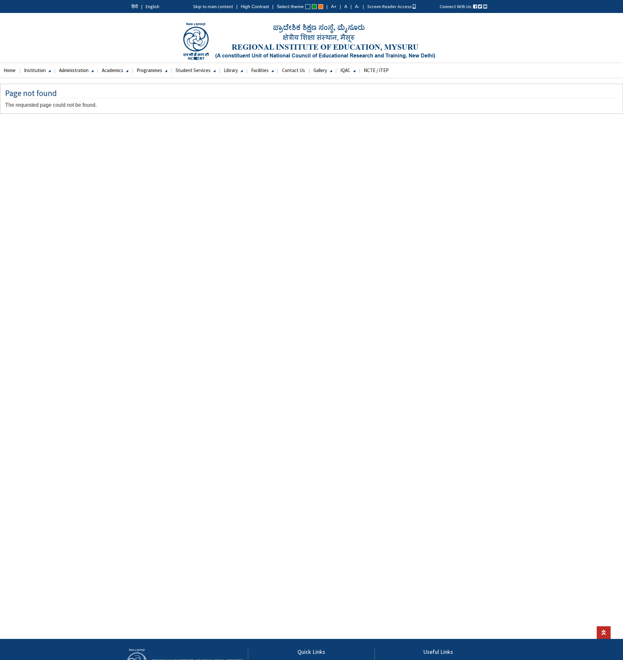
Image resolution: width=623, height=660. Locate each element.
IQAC (345, 70)
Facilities (260, 70)
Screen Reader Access (390, 6)
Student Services (194, 70)
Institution (35, 70)
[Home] (311, 41)
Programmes (150, 70)
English (152, 6)
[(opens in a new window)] (475, 6)
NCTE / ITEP (376, 70)
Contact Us (293, 70)
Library (231, 70)
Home (10, 70)
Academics (113, 70)
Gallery (320, 70)
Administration (74, 70)
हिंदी (134, 6)
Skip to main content (213, 6)
